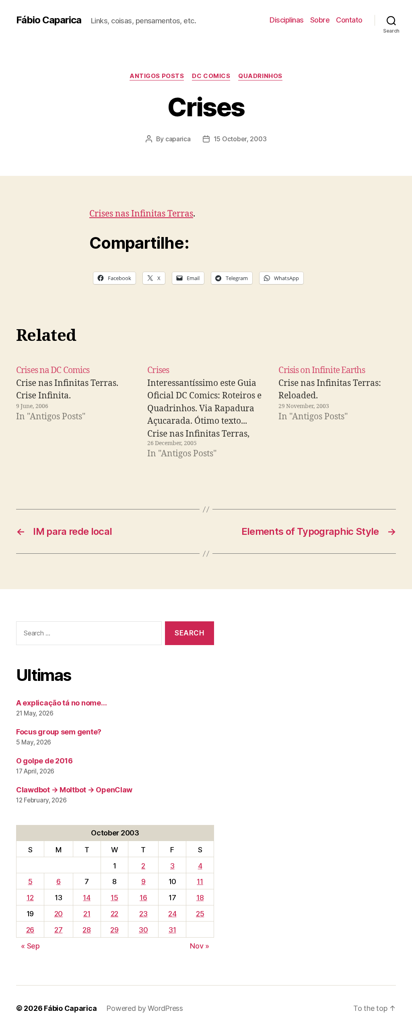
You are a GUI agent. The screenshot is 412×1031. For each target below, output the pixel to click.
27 (58, 930)
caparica (178, 139)
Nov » (199, 946)
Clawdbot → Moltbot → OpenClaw (74, 790)
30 (143, 930)
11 (200, 881)
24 (172, 913)
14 (86, 897)
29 (114, 930)
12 (30, 897)
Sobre (320, 20)
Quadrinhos (260, 76)
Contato (349, 20)
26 (30, 930)
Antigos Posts (157, 76)
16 (143, 897)
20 (58, 913)
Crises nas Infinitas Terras (141, 213)
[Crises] (206, 412)
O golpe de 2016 (44, 761)
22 (114, 913)
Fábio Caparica (48, 20)
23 (143, 913)
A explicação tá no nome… (61, 703)
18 (200, 897)
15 (114, 897)
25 (200, 913)
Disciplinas (287, 20)
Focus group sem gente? (58, 732)
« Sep (30, 946)
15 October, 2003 (240, 139)
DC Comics (211, 76)
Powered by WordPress (144, 1008)
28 (86, 930)
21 (86, 913)
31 (172, 930)
